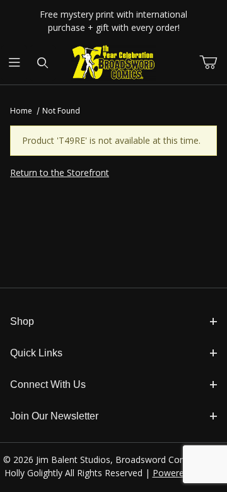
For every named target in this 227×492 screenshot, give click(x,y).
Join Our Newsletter (54, 416)
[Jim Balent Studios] (113, 62)
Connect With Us (48, 384)
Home (21, 110)
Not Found (61, 110)
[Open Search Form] (42, 63)
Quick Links (36, 353)
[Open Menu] (14, 63)
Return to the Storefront (59, 173)
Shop (22, 321)
